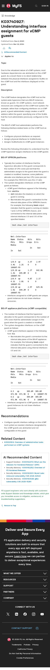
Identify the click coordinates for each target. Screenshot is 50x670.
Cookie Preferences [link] (25, 658)
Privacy (35, 645)
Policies (27, 645)
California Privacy (25, 649)
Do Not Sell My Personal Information (25, 653)
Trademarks (17, 645)
